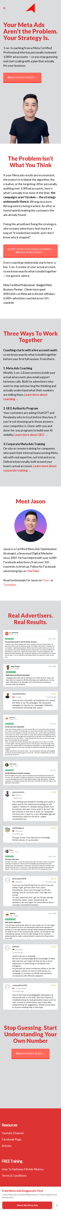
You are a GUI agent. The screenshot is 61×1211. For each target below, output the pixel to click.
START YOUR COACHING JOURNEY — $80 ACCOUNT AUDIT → (31, 250)
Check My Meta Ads (27, 1205)
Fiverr (46, 580)
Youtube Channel (13, 1133)
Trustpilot (9, 584)
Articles (7, 1145)
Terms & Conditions (14, 1175)
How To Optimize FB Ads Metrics (23, 1169)
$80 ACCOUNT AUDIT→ (22, 77)
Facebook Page (11, 1139)
